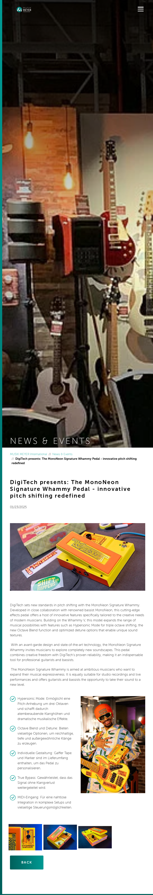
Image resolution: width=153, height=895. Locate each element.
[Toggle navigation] (140, 9)
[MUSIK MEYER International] (24, 10)
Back (26, 862)
